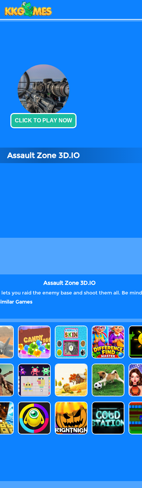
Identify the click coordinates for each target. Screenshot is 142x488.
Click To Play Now (43, 120)
